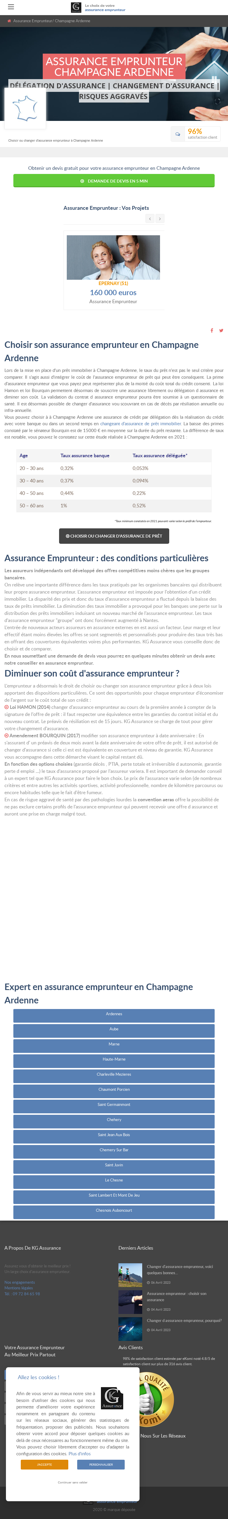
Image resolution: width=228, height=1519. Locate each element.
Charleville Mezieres (114, 1074)
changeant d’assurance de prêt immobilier (140, 423)
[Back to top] (208, 1482)
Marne (114, 1044)
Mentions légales (18, 1288)
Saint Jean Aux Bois (114, 1134)
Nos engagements (19, 1282)
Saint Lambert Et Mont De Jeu (114, 1195)
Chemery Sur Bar (114, 1149)
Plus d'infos (80, 1453)
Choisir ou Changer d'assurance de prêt (115, 536)
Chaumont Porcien (114, 1089)
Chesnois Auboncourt (114, 1210)
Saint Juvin (114, 1165)
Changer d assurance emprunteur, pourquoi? (184, 1320)
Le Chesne (114, 1180)
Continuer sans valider (73, 1482)
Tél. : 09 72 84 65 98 (22, 1293)
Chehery (114, 1119)
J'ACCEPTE (44, 1464)
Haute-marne (114, 1059)
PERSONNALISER (101, 1464)
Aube (114, 1029)
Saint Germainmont (114, 1104)
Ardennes (114, 1013)
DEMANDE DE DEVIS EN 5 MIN (118, 181)
